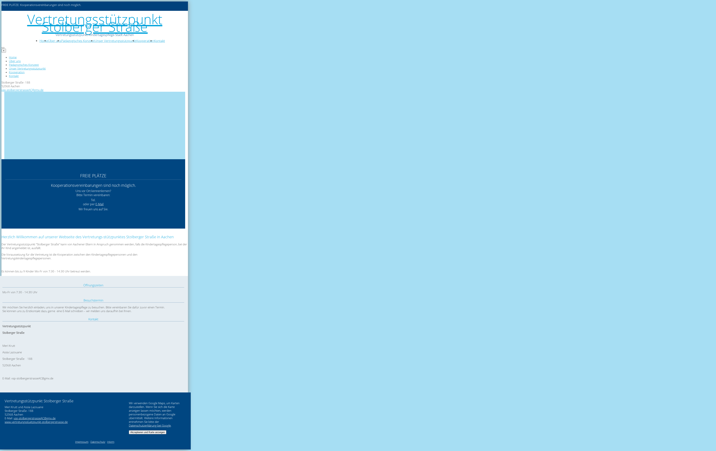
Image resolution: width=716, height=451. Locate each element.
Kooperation (145, 41)
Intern (110, 442)
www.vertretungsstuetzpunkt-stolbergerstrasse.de (36, 422)
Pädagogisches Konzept (78, 41)
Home (44, 41)
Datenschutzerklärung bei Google (150, 425)
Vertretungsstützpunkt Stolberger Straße (94, 23)
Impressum (81, 442)
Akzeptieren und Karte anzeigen (147, 432)
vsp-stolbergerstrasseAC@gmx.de (22, 90)
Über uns (54, 41)
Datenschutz (97, 442)
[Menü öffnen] (2, 47)
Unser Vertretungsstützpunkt (115, 41)
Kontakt (159, 41)
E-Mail (99, 204)
